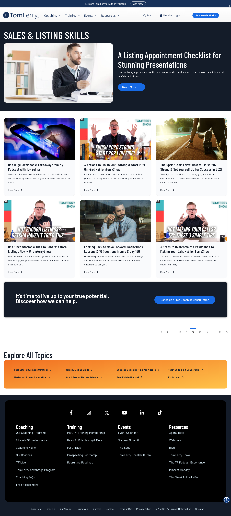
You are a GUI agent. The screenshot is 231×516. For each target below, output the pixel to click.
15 (200, 332)
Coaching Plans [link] (26, 447)
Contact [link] (110, 508)
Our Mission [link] (66, 508)
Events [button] (89, 16)
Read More (129, 87)
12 (180, 332)
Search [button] (150, 15)
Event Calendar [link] (128, 432)
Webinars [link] (175, 440)
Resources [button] (109, 16)
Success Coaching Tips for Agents (136, 369)
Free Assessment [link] (27, 484)
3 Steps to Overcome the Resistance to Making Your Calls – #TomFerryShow (191, 239)
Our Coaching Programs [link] (31, 432)
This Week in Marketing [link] (184, 477)
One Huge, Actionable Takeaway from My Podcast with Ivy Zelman (39, 157)
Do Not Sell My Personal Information (173, 508)
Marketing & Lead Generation (30, 377)
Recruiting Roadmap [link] (80, 462)
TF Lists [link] (21, 462)
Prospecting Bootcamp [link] (82, 455)
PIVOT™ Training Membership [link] (86, 432)
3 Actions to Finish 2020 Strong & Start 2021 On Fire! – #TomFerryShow (115, 157)
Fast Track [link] (74, 447)
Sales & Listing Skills (77, 369)
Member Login (171, 15)
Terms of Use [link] (125, 508)
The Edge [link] (124, 447)
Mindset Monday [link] (179, 470)
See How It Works (205, 15)
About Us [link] (36, 508)
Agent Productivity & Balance (82, 377)
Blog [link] (172, 447)
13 (187, 332)
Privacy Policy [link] (143, 508)
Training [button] (71, 16)
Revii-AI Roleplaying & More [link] (84, 440)
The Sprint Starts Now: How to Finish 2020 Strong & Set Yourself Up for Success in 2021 (191, 157)
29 (220, 332)
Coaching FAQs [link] (25, 477)
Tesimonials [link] (82, 508)
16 (207, 332)
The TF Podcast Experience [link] (187, 462)
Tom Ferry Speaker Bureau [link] (135, 455)
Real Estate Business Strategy (31, 369)
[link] (21, 15)
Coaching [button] (51, 16)
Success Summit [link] (128, 440)
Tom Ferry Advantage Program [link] (35, 470)
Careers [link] (97, 508)
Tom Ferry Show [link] (179, 455)
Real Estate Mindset (128, 377)
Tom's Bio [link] (50, 508)
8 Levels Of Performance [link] (32, 440)
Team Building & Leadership (184, 369)
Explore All (174, 377)
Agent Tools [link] (176, 432)
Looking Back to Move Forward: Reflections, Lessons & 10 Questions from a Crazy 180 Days (115, 239)
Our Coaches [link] (24, 455)
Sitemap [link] (199, 508)
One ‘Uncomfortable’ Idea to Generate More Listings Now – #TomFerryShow (39, 239)
